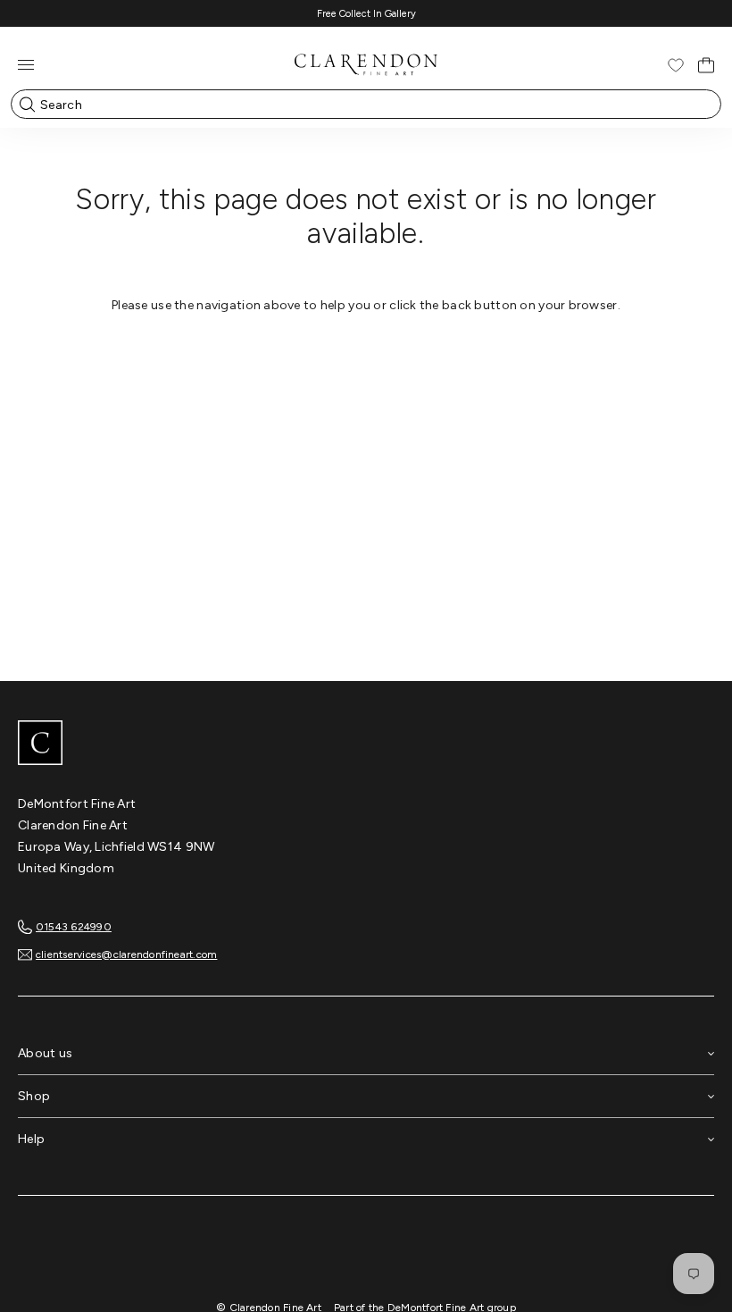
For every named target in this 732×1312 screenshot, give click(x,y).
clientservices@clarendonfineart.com (126, 954)
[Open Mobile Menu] (26, 65)
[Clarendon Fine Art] (366, 744)
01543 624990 (74, 927)
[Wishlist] (676, 65)
